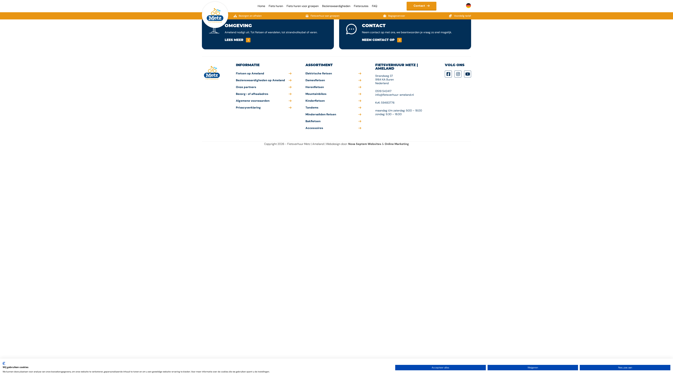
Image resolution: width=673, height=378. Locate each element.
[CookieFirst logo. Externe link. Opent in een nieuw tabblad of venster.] (4, 363)
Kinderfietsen (315, 101)
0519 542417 (383, 91)
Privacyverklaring (248, 107)
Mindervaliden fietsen (320, 114)
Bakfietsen (313, 121)
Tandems (311, 107)
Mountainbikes (316, 94)
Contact (419, 6)
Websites (374, 144)
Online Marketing (397, 144)
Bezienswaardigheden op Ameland (260, 80)
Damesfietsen (315, 80)
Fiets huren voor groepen (303, 6)
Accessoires (314, 128)
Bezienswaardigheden (336, 6)
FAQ (374, 6)
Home (261, 6)
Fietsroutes (361, 6)
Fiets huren (276, 6)
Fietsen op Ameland (250, 73)
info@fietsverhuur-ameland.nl (394, 95)
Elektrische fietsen (318, 73)
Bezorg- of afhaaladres (252, 94)
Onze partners (246, 87)
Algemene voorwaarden (253, 101)
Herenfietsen (314, 87)
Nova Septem (357, 144)
